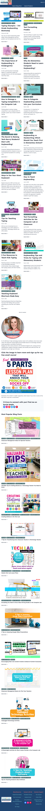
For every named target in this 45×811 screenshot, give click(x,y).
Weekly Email (28, 797)
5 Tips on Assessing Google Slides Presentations (14, 632)
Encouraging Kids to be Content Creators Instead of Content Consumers (21, 661)
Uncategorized (27, 174)
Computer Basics (5, 58)
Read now (4, 443)
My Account (39, 794)
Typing (13, 23)
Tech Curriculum (17, 797)
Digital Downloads (17, 794)
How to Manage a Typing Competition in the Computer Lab (10, 101)
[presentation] (11, 15)
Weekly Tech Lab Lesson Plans (9, 573)
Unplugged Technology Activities (10, 720)
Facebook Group (28, 794)
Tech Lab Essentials (24, 514)
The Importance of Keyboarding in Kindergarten (9, 63)
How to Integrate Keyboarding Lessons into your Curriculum (32, 101)
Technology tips (38, 23)
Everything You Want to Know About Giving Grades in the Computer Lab (21, 602)
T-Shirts (17, 804)
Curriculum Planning (6, 570)
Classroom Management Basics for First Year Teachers (16, 691)
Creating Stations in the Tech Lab (10, 516)
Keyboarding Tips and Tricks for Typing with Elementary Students (33, 257)
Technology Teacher (6, 23)
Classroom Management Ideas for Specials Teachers (15, 440)
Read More (4, 41)
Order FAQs (38, 797)
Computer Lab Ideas (6, 514)
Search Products (28, 6)
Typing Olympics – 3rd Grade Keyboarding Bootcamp (10, 28)
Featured (4, 438)
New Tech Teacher (28, 172)
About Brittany (28, 799)
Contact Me (38, 804)
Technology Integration (7, 134)
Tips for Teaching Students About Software (13, 779)
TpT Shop (17, 806)
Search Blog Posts (17, 6)
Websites (13, 659)
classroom (26, 96)
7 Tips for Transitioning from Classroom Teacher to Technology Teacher (21, 539)
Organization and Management (9, 96)
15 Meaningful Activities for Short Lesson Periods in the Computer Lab (20, 750)
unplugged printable (25, 718)
